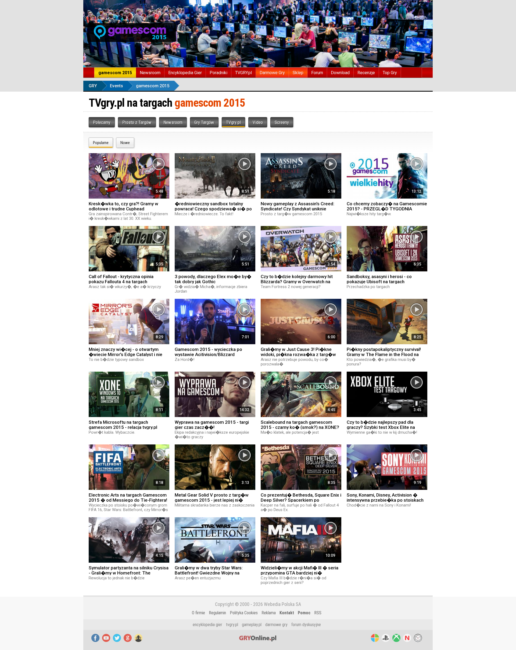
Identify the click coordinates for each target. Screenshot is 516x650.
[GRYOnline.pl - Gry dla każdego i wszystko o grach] (131, 13)
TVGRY (243, 72)
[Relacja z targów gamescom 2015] (131, 32)
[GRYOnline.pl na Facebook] (95, 638)
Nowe (125, 142)
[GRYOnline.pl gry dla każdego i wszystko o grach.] (258, 638)
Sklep (298, 72)
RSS (317, 612)
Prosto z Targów (137, 122)
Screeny (282, 122)
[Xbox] (396, 638)
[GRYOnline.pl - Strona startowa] (88, 72)
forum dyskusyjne (306, 624)
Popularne (101, 142)
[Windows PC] (375, 638)
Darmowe (272, 72)
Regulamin (217, 612)
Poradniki (218, 72)
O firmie (198, 612)
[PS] (386, 638)
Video (258, 122)
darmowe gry (276, 624)
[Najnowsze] (418, 638)
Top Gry (390, 72)
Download (340, 72)
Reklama (268, 612)
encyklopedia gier (207, 624)
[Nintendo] (407, 638)
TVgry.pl (233, 122)
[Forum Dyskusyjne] (138, 638)
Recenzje (366, 72)
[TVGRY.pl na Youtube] (106, 638)
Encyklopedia (185, 72)
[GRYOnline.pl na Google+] (128, 638)
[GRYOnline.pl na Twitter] (117, 638)
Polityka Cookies (244, 612)
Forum (317, 72)
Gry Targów (204, 122)
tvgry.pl (232, 624)
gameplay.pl (251, 624)
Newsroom (150, 72)
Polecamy (101, 122)
